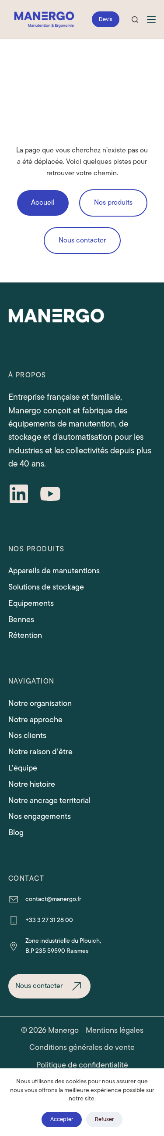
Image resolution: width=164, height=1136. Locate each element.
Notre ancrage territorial (49, 800)
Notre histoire (31, 784)
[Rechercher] (135, 19)
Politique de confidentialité (82, 1065)
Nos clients (27, 735)
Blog (16, 832)
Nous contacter (82, 240)
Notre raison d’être (40, 751)
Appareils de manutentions (54, 570)
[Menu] (151, 19)
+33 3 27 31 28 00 (49, 920)
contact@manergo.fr (53, 899)
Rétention (25, 635)
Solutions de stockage (46, 586)
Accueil (43, 202)
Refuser (104, 1119)
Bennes (21, 619)
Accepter (61, 1119)
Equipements (31, 603)
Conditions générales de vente (82, 1047)
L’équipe (22, 767)
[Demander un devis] (105, 19)
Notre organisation (40, 703)
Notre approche (35, 719)
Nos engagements (39, 816)
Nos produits (113, 202)
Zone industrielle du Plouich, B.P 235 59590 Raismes (63, 946)
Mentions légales (114, 1030)
